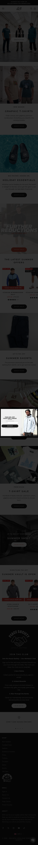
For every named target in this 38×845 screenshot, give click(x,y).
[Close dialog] (36, 409)
